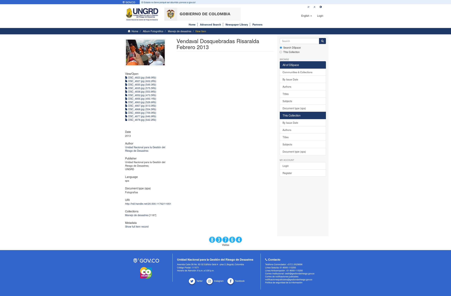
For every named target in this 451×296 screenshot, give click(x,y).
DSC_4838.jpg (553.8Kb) (142, 91)
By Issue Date (290, 79)
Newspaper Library (237, 24)
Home (192, 24)
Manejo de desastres (179, 31)
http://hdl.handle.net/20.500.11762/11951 (148, 203)
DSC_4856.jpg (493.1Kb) (142, 98)
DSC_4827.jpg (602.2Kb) (142, 81)
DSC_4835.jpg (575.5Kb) (142, 88)
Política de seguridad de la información (283, 282)
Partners (257, 24)
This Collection (291, 52)
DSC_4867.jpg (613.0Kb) (142, 105)
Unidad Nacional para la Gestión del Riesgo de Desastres (145, 148)
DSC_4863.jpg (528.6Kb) (142, 102)
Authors (287, 86)
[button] (306, 15)
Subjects (287, 101)
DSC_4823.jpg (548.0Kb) (142, 77)
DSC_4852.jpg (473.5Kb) (142, 95)
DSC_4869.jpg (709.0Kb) (142, 112)
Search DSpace (292, 47)
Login (286, 166)
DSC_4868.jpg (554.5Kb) (142, 109)
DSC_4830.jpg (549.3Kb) (142, 84)
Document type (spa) (294, 108)
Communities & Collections (297, 72)
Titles (286, 94)
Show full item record (137, 226)
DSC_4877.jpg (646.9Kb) (142, 116)
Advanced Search (210, 24)
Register (287, 173)
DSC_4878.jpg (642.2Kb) (142, 119)
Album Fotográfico (153, 31)
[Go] (322, 41)
